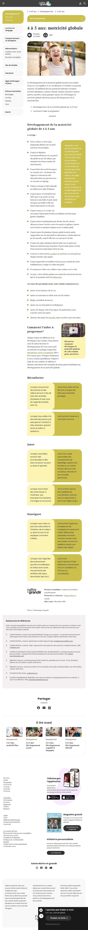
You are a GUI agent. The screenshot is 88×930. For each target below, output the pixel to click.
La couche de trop (10, 831)
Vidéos (6, 807)
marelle (52, 317)
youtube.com (15, 647)
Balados (6, 809)
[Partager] (38, 707)
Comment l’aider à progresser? (46, 111)
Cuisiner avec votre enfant (13, 53)
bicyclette (62, 261)
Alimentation (11, 48)
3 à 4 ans (9, 17)
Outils (5, 815)
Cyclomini (7, 824)
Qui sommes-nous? (10, 835)
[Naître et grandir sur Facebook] (41, 868)
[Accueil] (44, 3)
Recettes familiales (13, 57)
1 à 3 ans (6, 787)
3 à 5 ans (32, 11)
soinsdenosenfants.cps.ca (38, 680)
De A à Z (6, 778)
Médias (6, 842)
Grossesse (7, 782)
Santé (8, 112)
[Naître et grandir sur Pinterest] (46, 868)
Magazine (7, 804)
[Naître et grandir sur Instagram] (37, 868)
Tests (5, 818)
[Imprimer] (49, 707)
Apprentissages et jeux (12, 82)
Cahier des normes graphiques (15, 844)
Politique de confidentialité (13, 840)
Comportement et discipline (12, 39)
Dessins (8, 101)
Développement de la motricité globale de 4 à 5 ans (55, 107)
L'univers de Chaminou (11, 822)
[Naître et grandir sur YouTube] (51, 868)
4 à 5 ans (60, 11)
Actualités (7, 798)
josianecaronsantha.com (63, 641)
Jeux (7, 104)
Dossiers (6, 802)
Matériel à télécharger (11, 820)
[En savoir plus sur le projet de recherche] (41, 916)
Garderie (9, 73)
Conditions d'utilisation (11, 838)
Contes (8, 98)
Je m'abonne (56, 853)
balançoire (57, 277)
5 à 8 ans (6, 791)
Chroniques (7, 800)
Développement (46, 11)
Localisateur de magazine (72, 828)
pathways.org (32, 673)
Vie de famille (11, 65)
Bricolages (9, 94)
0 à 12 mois (7, 784)
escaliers (53, 253)
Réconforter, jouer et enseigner (40, 352)
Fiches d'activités (13, 91)
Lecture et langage (10, 29)
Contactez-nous (9, 846)
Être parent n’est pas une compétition (17, 833)
